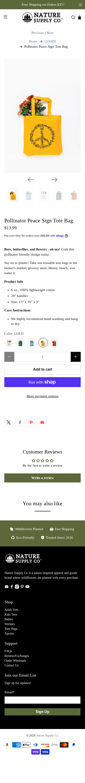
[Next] (54, 179)
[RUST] (54, 342)
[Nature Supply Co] (42, 17)
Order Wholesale (15, 660)
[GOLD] (43, 342)
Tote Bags (11, 628)
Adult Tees (11, 609)
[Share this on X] (8, 422)
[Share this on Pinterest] (31, 422)
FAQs (8, 651)
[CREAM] (9, 342)
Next (50, 33)
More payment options (42, 396)
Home (33, 41)
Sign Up (42, 712)
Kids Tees (11, 614)
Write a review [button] (42, 478)
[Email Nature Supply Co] (7, 587)
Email (10, 692)
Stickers (10, 624)
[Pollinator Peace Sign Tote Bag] (42, 116)
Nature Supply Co (47, 735)
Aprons (9, 633)
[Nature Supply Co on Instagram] (17, 587)
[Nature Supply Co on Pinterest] (22, 587)
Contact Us (12, 665)
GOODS (50, 41)
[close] (80, 4)
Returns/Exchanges (17, 656)
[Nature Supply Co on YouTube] (27, 587)
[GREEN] (20, 342)
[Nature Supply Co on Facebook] (12, 587)
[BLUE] (31, 342)
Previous (38, 33)
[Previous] (30, 179)
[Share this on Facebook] (20, 422)
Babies (9, 619)
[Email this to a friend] (42, 422)
